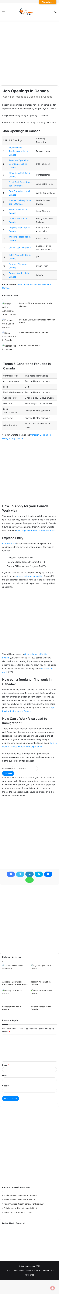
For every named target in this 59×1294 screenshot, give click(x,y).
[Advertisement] (29, 53)
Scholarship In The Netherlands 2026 (20, 1208)
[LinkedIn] (29, 874)
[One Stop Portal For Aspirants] (29, 12)
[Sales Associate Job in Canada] (9, 336)
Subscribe (6, 768)
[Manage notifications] (52, 1288)
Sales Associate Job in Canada (33, 332)
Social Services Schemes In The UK (20, 1199)
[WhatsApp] (29, 880)
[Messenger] (48, 874)
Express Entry (9, 543)
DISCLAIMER (18, 1270)
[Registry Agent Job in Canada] (44, 971)
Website (5, 1086)
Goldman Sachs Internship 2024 (18, 1212)
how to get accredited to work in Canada (35, 530)
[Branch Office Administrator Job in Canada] (9, 309)
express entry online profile (29, 576)
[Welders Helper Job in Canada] (44, 996)
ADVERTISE (29, 1275)
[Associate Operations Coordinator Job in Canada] (15, 971)
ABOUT (8, 1270)
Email (5, 1075)
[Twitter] (20, 874)
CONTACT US (48, 1270)
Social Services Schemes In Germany (20, 1195)
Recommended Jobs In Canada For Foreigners (24, 1204)
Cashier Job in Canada (20, 247)
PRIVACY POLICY (33, 1270)
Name (5, 1065)
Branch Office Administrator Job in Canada (18, 151)
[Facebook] (11, 874)
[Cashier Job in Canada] (9, 349)
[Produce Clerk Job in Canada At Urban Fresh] (9, 323)
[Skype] (39, 874)
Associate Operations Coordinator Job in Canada (19, 164)
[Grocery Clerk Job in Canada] (15, 996)
